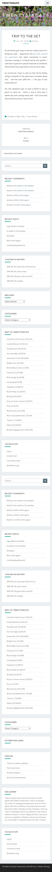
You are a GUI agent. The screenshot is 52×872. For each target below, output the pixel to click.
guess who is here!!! (24, 276)
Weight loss (11, 363)
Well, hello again (22, 195)
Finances (10, 372)
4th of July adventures (16, 415)
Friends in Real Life (15, 116)
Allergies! (11, 236)
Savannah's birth (14, 358)
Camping (10, 382)
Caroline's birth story (15, 339)
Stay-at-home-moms (15, 401)
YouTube (10, 773)
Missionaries (12, 411)
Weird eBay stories (14, 368)
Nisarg (47, 866)
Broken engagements (16, 430)
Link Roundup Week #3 (16, 245)
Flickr (9, 768)
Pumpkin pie (12, 348)
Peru (9, 406)
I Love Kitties (31, 116)
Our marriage (12, 353)
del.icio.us (11, 777)
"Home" (10, 420)
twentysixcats (10, 2)
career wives (22, 271)
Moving (10, 396)
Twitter (10, 763)
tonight (20, 281)
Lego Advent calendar (15, 226)
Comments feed (13, 460)
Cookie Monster (13, 344)
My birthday (11, 391)
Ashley (35, 41)
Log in (9, 451)
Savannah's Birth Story (26, 266)
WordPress (31, 866)
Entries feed (12, 456)
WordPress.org (13, 465)
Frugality (10, 387)
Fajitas (9, 425)
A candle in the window (24, 185)
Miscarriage (11, 377)
